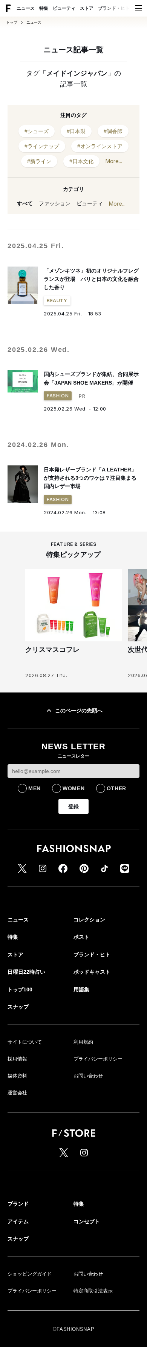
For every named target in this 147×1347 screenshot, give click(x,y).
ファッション (54, 203)
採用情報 (17, 1059)
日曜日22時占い (26, 972)
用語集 (81, 989)
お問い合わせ (88, 1076)
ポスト (81, 937)
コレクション (89, 920)
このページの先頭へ (79, 711)
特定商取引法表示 (93, 1291)
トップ (11, 22)
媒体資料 (17, 1076)
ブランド (18, 1204)
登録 (73, 806)
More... (114, 161)
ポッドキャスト (92, 972)
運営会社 (17, 1092)
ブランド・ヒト (114, 8)
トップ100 (20, 989)
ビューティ (64, 8)
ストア (86, 8)
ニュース (26, 8)
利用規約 (83, 1042)
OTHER (117, 788)
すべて (25, 203)
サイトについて (25, 1042)
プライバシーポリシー (98, 1059)
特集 (43, 8)
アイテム (18, 1221)
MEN (34, 788)
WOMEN (74, 788)
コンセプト (87, 1221)
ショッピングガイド (30, 1274)
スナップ (18, 1007)
